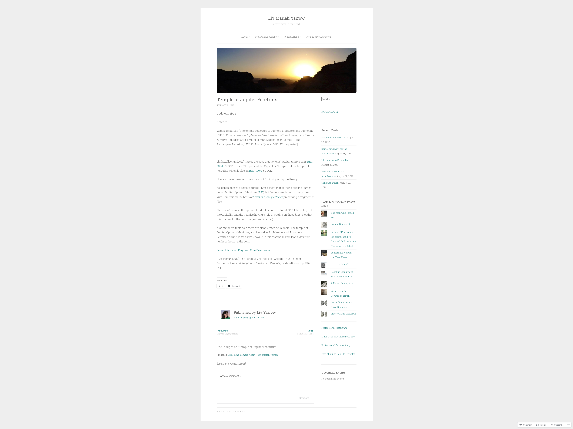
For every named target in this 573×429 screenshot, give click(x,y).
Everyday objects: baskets (227, 332)
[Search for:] (335, 98)
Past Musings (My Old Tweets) (338, 353)
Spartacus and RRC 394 (333, 137)
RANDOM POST (329, 111)
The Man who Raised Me (335, 160)
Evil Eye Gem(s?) (340, 263)
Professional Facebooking (335, 345)
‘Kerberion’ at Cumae (305, 332)
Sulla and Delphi (330, 182)
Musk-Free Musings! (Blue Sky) (338, 336)
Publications (291, 37)
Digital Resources (266, 37)
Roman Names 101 (341, 223)
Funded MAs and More (319, 37)
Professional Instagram (334, 327)
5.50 (261, 192)
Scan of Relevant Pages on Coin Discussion (243, 250)
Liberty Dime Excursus (343, 313)
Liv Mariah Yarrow (286, 18)
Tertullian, (268, 197)
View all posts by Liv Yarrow (249, 317)
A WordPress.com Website (231, 411)
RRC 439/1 (255, 170)
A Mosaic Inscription (342, 283)
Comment (304, 398)
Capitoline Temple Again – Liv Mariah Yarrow (253, 354)
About (244, 37)
